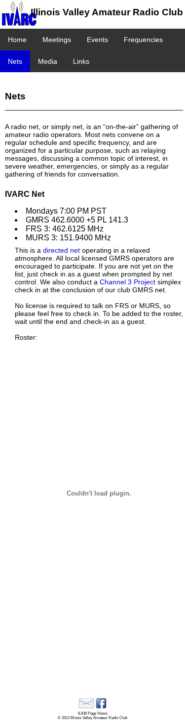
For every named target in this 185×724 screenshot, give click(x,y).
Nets (15, 61)
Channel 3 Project (127, 282)
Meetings (56, 40)
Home (17, 40)
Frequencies (143, 40)
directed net (61, 250)
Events (97, 40)
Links (81, 61)
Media (47, 61)
